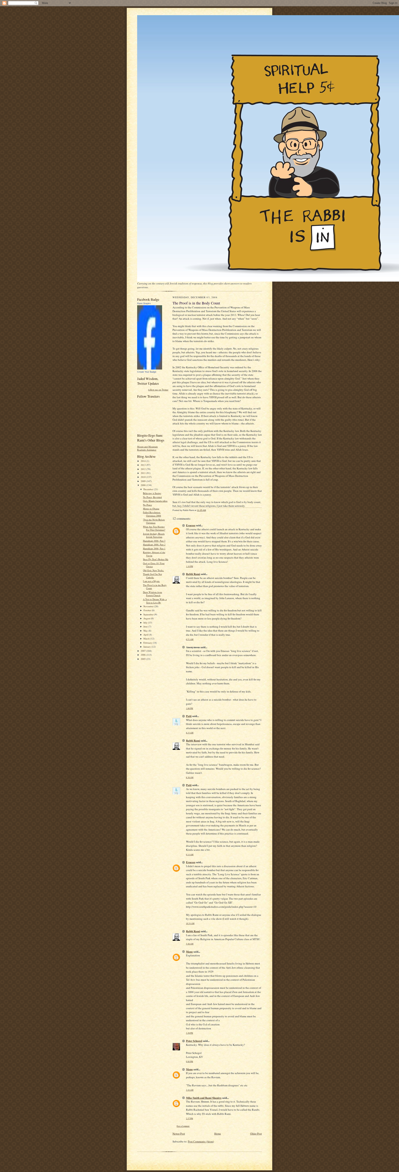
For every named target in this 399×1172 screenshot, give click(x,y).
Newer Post (178, 1133)
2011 (143, 473)
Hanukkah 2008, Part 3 (154, 540)
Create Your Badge (146, 372)
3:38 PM (189, 1033)
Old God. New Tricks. (153, 570)
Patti (189, 716)
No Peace (147, 504)
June (145, 626)
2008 (143, 485)
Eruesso (190, 525)
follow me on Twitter (158, 389)
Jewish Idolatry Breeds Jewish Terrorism (154, 535)
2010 (143, 476)
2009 (143, 481)
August (147, 618)
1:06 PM (189, 708)
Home (217, 1133)
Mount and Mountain (147, 446)
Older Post (256, 1133)
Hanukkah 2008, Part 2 (154, 544)
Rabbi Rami (193, 574)
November (148, 606)
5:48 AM (189, 943)
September (148, 614)
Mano (189, 951)
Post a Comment (183, 1126)
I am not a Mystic (151, 581)
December (148, 489)
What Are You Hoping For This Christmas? (154, 528)
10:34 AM (190, 923)
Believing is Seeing (152, 493)
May (145, 630)
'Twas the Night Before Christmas (154, 521)
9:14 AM (189, 854)
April (146, 634)
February (148, 642)
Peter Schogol (194, 1041)
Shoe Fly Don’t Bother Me (155, 559)
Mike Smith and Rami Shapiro (204, 1098)
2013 (143, 464)
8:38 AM (189, 777)
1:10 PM (189, 566)
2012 (143, 469)
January (147, 646)
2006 (143, 654)
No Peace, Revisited (152, 497)
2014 (143, 460)
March (146, 638)
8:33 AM (189, 732)
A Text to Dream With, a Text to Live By (155, 601)
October (147, 610)
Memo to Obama (151, 508)
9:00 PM (189, 1061)
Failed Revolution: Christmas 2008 (152, 514)
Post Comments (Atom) (201, 1141)
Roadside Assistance (146, 449)
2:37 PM (189, 1118)
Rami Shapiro (144, 303)
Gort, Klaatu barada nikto (155, 500)
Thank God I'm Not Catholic (152, 575)
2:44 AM (189, 1090)
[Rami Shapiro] (149, 368)
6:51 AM (189, 639)
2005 (143, 658)
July (145, 622)
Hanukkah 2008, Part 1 (154, 548)
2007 (143, 650)
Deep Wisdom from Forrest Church (152, 594)
